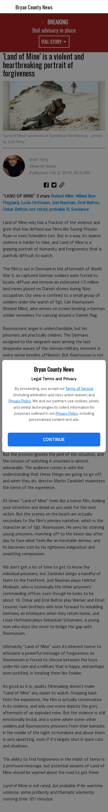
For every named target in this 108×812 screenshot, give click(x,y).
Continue (54, 439)
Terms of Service (79, 388)
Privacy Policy (20, 401)
